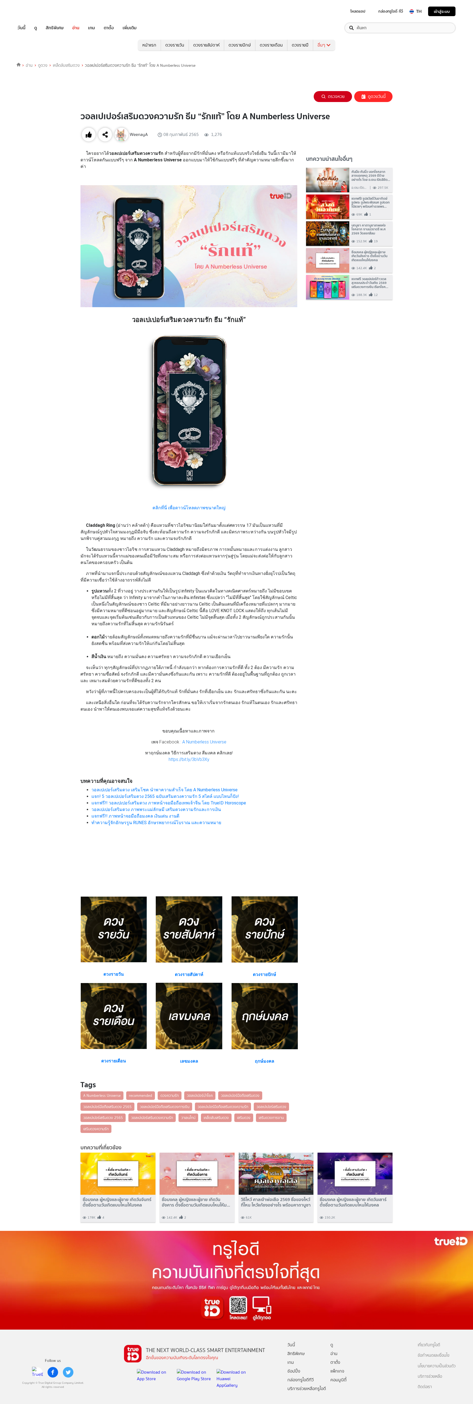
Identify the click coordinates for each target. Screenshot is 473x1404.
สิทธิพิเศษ (55, 28)
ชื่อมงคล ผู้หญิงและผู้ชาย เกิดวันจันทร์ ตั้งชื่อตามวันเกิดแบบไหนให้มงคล (117, 1202)
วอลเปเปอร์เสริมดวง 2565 (103, 1117)
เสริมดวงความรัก (96, 1129)
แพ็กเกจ (337, 1371)
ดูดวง (42, 65)
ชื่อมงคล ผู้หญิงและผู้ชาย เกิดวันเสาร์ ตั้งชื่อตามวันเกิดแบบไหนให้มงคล (353, 1202)
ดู (35, 28)
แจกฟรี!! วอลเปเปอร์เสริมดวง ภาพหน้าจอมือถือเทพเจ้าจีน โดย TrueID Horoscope (168, 803)
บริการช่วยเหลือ (430, 1376)
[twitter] (68, 1372)
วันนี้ (21, 28)
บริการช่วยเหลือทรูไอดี (306, 1388)
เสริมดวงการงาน (271, 1117)
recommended (140, 1095)
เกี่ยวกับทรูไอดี (429, 1345)
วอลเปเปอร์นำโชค (200, 1095)
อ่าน (75, 28)
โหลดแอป (357, 11)
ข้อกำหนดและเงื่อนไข (433, 1355)
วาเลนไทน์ (188, 1117)
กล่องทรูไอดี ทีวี (390, 11)
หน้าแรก (149, 45)
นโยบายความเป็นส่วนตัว (436, 1366)
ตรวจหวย (336, 96)
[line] (37, 1372)
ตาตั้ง (109, 28)
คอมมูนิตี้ (338, 1380)
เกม (91, 28)
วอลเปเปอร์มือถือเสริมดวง (240, 1095)
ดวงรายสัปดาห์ (206, 45)
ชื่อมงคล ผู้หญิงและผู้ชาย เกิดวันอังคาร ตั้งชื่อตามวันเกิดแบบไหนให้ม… (196, 1202)
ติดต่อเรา (425, 1387)
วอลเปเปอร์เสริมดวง (271, 1106)
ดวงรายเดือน (271, 45)
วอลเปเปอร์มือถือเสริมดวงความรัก (223, 1106)
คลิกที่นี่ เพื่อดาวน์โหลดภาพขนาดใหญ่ (189, 507)
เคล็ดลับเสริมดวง (66, 65)
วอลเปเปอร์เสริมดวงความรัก (152, 1117)
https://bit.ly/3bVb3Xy (189, 759)
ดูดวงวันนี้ (377, 96)
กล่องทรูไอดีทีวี (300, 1380)
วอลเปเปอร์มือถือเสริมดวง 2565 (107, 1106)
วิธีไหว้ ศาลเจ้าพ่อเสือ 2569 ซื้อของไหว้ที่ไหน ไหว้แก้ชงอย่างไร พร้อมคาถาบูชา (276, 1202)
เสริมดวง (243, 1117)
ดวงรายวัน (174, 45)
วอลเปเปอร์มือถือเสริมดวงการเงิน (164, 1106)
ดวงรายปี (300, 45)
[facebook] (52, 1372)
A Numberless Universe (204, 742)
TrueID (34, 11)
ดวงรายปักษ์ (240, 45)
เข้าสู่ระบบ (442, 11)
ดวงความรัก (169, 1095)
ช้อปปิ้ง (293, 1371)
